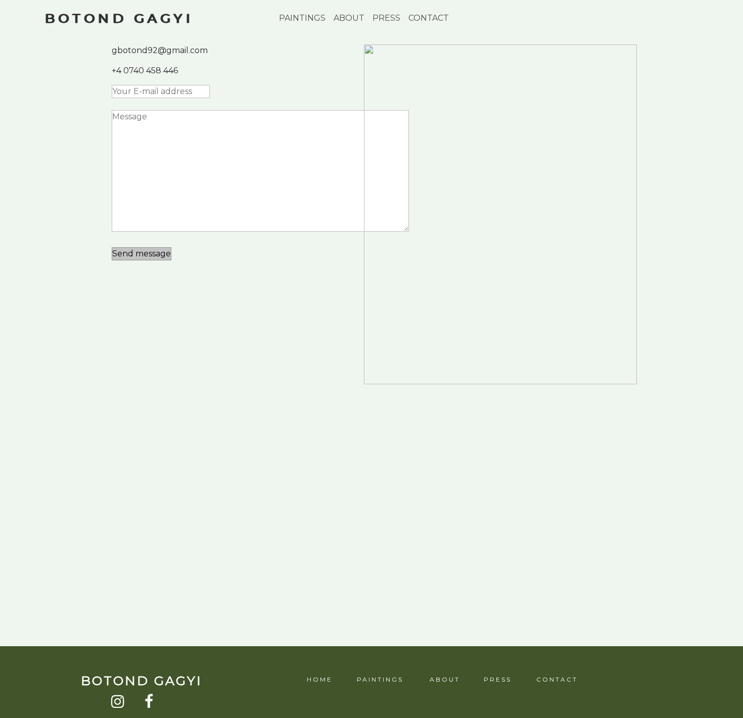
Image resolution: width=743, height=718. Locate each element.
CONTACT (428, 18)
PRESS (386, 18)
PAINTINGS (302, 18)
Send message (141, 253)
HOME (319, 679)
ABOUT (349, 18)
